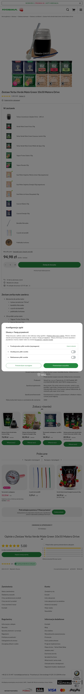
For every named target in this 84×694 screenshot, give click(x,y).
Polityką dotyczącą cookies (55, 336)
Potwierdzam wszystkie (61, 365)
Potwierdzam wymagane (23, 365)
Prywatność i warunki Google (44, 339)
